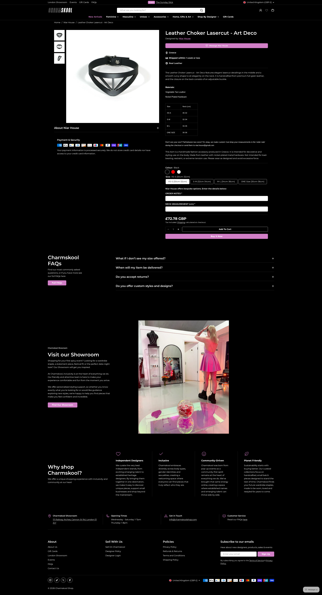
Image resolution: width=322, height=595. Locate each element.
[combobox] (161, 10)
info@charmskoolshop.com (183, 519)
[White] (179, 172)
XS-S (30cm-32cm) (177, 181)
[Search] (201, 10)
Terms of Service (256, 560)
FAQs (94, 2)
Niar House (69, 22)
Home (57, 22)
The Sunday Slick (164, 2)
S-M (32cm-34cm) (202, 181)
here (245, 519)
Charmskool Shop (64, 588)
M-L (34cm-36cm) (226, 181)
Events (73, 2)
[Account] (260, 10)
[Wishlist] (266, 10)
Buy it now (217, 236)
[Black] (167, 172)
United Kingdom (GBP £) (259, 2)
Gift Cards (84, 2)
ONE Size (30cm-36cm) (252, 181)
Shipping (181, 222)
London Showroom (57, 2)
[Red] (173, 172)
